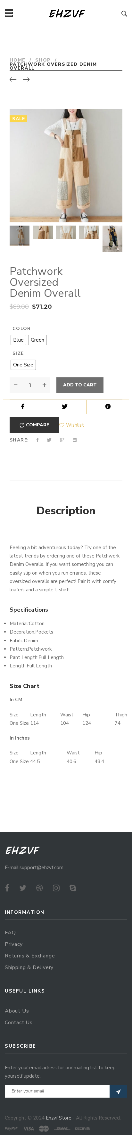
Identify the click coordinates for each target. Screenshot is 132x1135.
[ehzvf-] (67, 13)
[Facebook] (7, 888)
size (18, 353)
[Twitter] (22, 888)
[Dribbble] (39, 888)
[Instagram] (56, 888)
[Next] (26, 80)
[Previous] (13, 80)
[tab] (66, 511)
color (21, 328)
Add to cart (80, 385)
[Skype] (73, 888)
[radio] (18, 340)
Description (66, 510)
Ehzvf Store (58, 1118)
